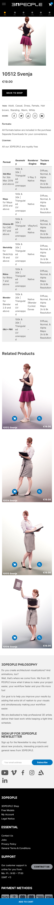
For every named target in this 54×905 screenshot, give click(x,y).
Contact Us (7, 835)
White (32, 110)
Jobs (4, 839)
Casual (18, 105)
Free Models (7, 810)
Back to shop (15, 93)
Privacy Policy (8, 844)
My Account (7, 814)
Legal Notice (8, 818)
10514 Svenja (10, 500)
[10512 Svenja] (14, 115)
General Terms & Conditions (15, 848)
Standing (15, 110)
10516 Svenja (10, 646)
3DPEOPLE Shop (10, 806)
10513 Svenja (10, 427)
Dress (27, 105)
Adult (11, 105)
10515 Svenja (10, 573)
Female (35, 105)
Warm (24, 110)
